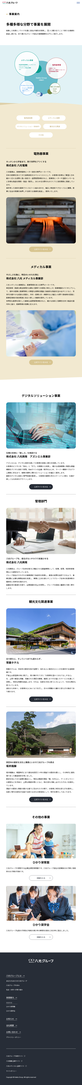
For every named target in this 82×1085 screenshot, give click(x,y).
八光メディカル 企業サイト (15, 1066)
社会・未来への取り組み (14, 990)
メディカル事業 (54, 118)
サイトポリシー (11, 1071)
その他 (41, 135)
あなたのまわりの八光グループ (16, 981)
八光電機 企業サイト (13, 1061)
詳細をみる (41, 878)
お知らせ (10, 1019)
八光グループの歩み (13, 985)
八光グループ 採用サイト (14, 1056)
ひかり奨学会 (10, 1011)
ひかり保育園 (10, 1006)
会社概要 (10, 1025)
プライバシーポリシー (13, 1037)
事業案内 (10, 998)
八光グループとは (13, 976)
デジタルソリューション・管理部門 (28, 126)
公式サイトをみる (41, 249)
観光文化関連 (55, 127)
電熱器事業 (28, 118)
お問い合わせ (12, 1032)
